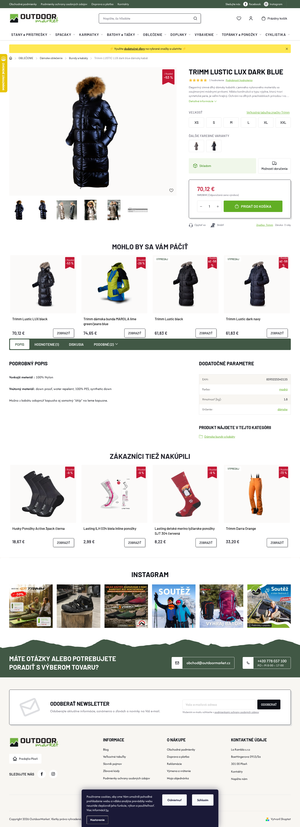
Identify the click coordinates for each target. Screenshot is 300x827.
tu (107, 810)
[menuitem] (31, 34)
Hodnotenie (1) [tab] (46, 344)
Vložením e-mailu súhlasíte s (220, 712)
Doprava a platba (102, 4)
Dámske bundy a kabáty (219, 436)
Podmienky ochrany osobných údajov (64, 4)
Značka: (264, 225)
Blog (106, 749)
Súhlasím (202, 800)
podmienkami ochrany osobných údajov (236, 712)
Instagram (276, 4)
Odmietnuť (174, 800)
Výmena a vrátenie (179, 771)
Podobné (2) (104, 344)
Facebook (255, 4)
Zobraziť (63, 333)
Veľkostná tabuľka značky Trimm (268, 112)
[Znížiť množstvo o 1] (201, 206)
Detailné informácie (201, 101)
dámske (283, 409)
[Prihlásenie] (251, 18)
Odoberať (269, 704)
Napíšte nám (239, 779)
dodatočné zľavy (134, 48)
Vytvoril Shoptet (281, 819)
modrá (283, 389)
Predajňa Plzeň (28, 758)
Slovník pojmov (112, 764)
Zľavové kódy (111, 771)
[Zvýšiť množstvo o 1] (217, 206)
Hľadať (195, 18)
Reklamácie (174, 764)
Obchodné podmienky (23, 4)
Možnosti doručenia (274, 168)
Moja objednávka (178, 778)
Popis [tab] (19, 344)
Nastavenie (97, 820)
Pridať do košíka (256, 206)
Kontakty (123, 4)
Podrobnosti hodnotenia (239, 80)
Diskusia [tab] (76, 344)
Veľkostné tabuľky (114, 756)
